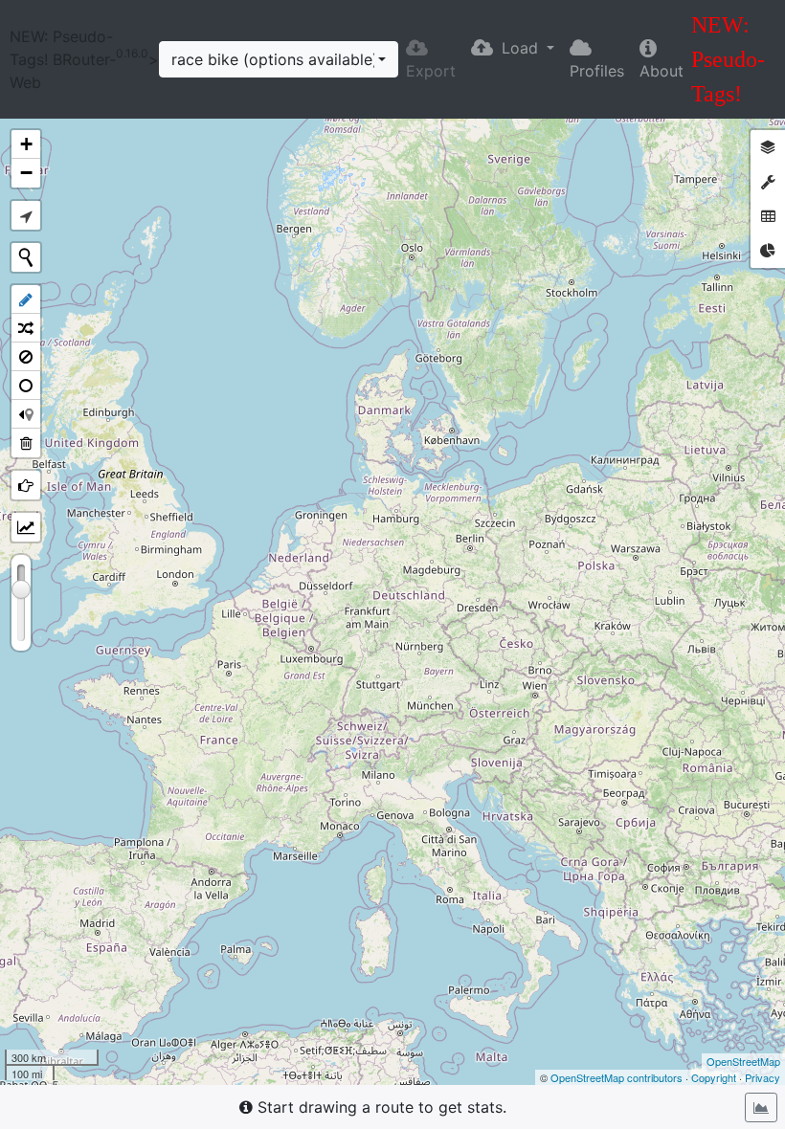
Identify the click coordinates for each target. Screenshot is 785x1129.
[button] (512, 48)
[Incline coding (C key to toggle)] (25, 527)
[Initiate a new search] (25, 257)
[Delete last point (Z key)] (25, 414)
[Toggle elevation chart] (761, 1107)
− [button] (26, 173)
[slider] (21, 589)
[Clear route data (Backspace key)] (25, 443)
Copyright (713, 1077)
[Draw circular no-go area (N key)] (25, 357)
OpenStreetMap (743, 1061)
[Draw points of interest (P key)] (25, 485)
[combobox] (278, 59)
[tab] (768, 147)
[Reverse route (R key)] (25, 328)
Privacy (762, 1077)
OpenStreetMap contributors (616, 1077)
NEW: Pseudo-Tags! (728, 59)
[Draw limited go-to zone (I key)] (25, 385)
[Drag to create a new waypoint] (392, 601)
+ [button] (26, 144)
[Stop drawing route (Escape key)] (25, 299)
